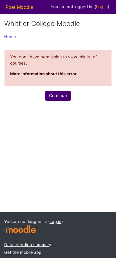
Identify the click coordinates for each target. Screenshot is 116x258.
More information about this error (43, 73)
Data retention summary (27, 244)
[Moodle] (20, 229)
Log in (102, 6)
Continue (58, 95)
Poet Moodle (19, 7)
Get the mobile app (22, 252)
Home (10, 36)
